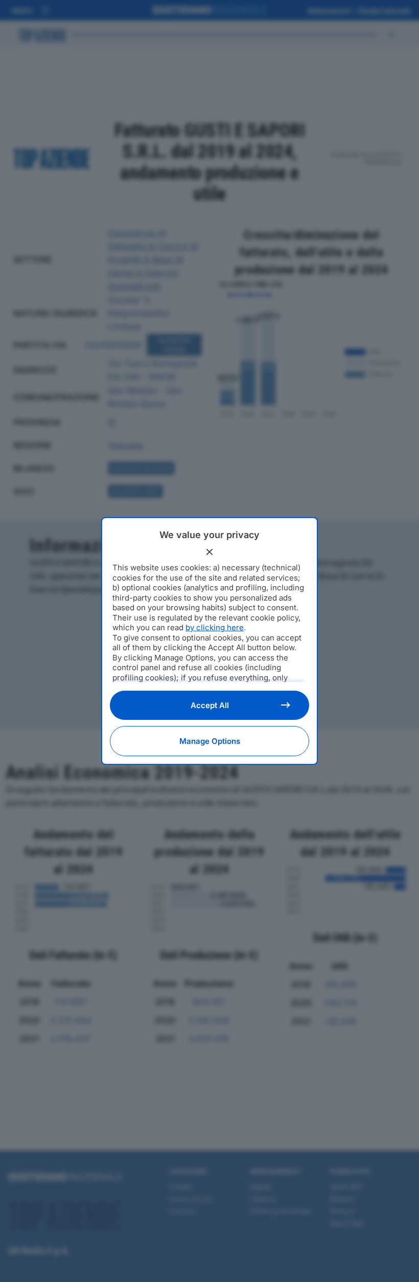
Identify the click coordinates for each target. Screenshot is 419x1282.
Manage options (209, 741)
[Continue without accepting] (209, 552)
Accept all (210, 705)
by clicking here (214, 627)
